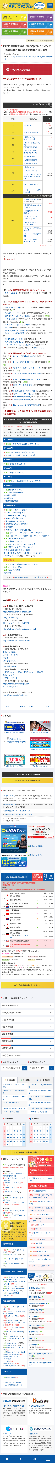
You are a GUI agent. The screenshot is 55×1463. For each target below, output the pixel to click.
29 (24, 1141)
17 (8, 1138)
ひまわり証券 (14, 570)
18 (11, 1138)
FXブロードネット (31, 171)
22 (24, 1138)
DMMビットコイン (31, 199)
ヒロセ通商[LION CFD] (11, 1357)
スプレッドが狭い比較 (11, 1102)
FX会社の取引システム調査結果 (41, 1108)
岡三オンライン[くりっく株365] (17, 316)
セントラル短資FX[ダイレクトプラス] (27, 379)
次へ (47, 706)
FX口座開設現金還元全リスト (13, 1385)
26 (14, 1141)
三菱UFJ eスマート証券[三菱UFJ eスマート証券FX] (32, 177)
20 (17, 1138)
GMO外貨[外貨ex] (31, 164)
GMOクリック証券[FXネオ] (14, 1332)
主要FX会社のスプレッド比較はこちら (17, 811)
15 (24, 1134)
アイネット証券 (15, 567)
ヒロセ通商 (38, 1243)
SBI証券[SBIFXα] (9, 1363)
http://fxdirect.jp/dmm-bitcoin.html (17, 612)
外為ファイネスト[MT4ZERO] (17, 345)
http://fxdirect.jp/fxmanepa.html (16, 684)
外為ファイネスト (10, 1187)
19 (14, 1138)
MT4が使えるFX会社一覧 (38, 1112)
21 (20, 1138)
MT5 (33, 219)
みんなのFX (42, 1225)
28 (20, 1141)
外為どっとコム (30, 126)
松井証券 (8, 328)
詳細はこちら (38, 348)
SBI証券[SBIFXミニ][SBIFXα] (16, 330)
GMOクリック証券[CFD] (14, 333)
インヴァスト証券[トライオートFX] (26, 368)
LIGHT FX (38, 1229)
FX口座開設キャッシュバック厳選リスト (30, 577)
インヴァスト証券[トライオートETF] (26, 374)
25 (11, 1141)
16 (4, 1138)
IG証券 (5, 658)
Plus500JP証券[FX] (12, 1293)
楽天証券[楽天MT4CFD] (14, 342)
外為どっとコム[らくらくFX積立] (18, 325)
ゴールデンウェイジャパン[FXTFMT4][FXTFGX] (23, 553)
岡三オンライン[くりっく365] (21, 547)
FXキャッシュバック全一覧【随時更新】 (27, 775)
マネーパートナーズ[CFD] (23, 394)
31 (8, 1145)
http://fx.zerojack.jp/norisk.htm (15, 695)
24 (8, 1141)
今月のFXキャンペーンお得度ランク (27, 781)
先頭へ (33, 706)
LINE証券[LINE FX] (31, 160)
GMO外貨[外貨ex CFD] (14, 339)
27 (17, 1141)
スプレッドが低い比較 (11, 1112)
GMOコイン (8, 1359)
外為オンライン (30, 167)
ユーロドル (22, 935)
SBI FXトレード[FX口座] (12, 1183)
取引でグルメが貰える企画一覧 (14, 1108)
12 (14, 1134)
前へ (7, 706)
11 (11, 1134)
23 (4, 1141)
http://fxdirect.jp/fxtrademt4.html (16, 641)
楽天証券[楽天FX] (10, 805)
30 (4, 1145)
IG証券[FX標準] (30, 156)
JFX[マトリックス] (31, 132)
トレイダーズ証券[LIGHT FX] (22, 362)
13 (17, 1134)
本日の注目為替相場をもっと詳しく (27, 985)
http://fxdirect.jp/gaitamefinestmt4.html (19, 629)
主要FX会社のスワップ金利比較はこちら (18, 814)
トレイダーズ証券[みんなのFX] (23, 356)
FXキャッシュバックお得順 (12, 1383)
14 (20, 1134)
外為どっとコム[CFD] (11, 1192)
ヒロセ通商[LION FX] (32, 184)
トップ (24, 706)
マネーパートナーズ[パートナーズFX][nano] (26, 533)
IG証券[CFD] (8, 498)
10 (8, 1134)
